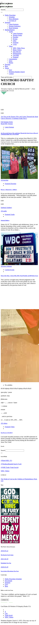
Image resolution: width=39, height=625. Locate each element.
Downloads (8, 581)
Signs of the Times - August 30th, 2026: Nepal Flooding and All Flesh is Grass (19, 275)
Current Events (9, 270)
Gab (6, 613)
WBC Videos (5, 471)
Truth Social (8, 615)
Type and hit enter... (7, 77)
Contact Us (5, 600)
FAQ (6, 584)
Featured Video (9, 427)
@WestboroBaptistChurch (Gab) (11, 464)
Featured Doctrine (10, 183)
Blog (6, 586)
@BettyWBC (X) (6, 460)
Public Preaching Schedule (13, 579)
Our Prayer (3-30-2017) (7, 432)
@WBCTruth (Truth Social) (9, 467)
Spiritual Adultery (5, 220)
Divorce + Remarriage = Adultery (9, 189)
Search (3, 10)
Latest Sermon (9, 127)
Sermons (7, 582)
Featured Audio (10, 214)
